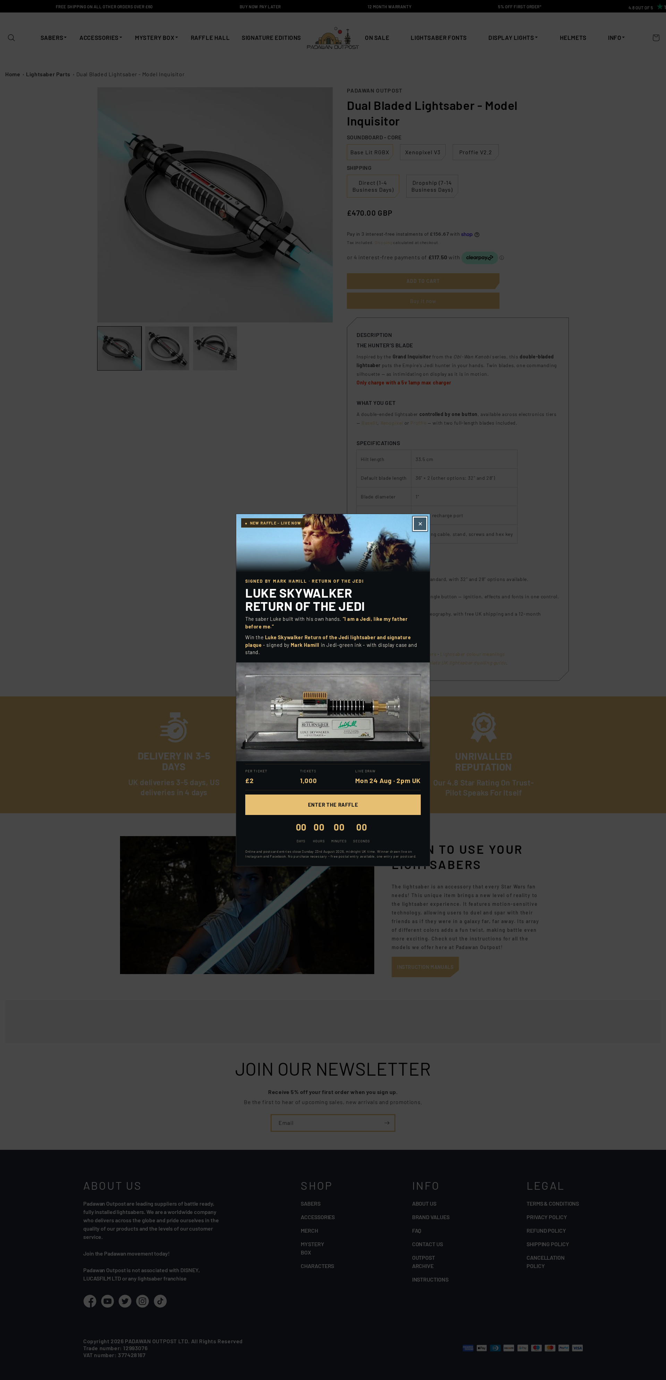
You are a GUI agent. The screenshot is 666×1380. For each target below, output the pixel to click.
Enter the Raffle (333, 804)
